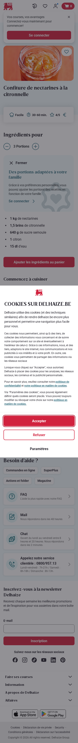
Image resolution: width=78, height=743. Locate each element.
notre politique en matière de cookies (45, 385)
